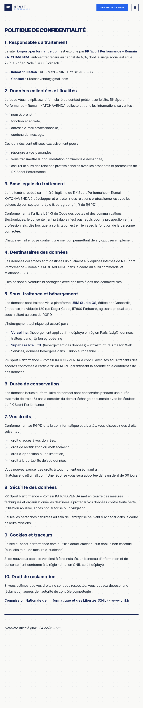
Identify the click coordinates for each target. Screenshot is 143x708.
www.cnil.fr (120, 600)
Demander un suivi (112, 7)
